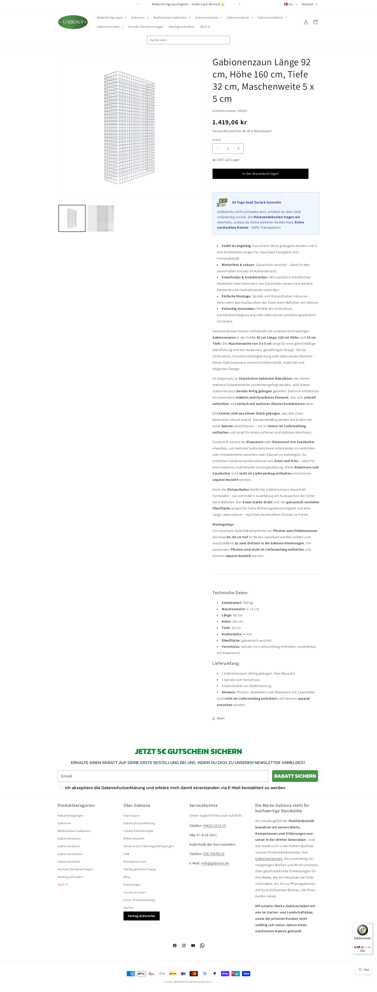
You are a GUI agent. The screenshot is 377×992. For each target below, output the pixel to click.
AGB (126, 854)
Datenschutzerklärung (139, 823)
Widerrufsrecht (133, 838)
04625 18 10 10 (214, 825)
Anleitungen (132, 884)
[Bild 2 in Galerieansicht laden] (100, 218)
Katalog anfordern (71, 877)
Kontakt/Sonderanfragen (75, 869)
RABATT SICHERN (295, 776)
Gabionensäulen (69, 838)
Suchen (128, 908)
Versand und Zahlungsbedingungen (148, 846)
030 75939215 (214, 853)
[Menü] (370, 924)
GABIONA (179, 981)
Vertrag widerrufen (141, 916)
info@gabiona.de (215, 863)
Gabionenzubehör (70, 854)
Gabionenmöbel (69, 862)
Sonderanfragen (134, 892)
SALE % (63, 884)
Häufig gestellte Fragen (139, 869)
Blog (126, 877)
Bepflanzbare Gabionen (74, 831)
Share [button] (221, 718)
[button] (111, 17)
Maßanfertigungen (71, 815)
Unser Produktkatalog (139, 900)
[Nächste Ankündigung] (239, 4)
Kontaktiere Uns (134, 862)
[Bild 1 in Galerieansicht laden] (72, 218)
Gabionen (64, 823)
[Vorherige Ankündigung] (137, 4)
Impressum (131, 815)
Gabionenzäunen (268, 858)
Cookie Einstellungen (138, 831)
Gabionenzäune (69, 846)
